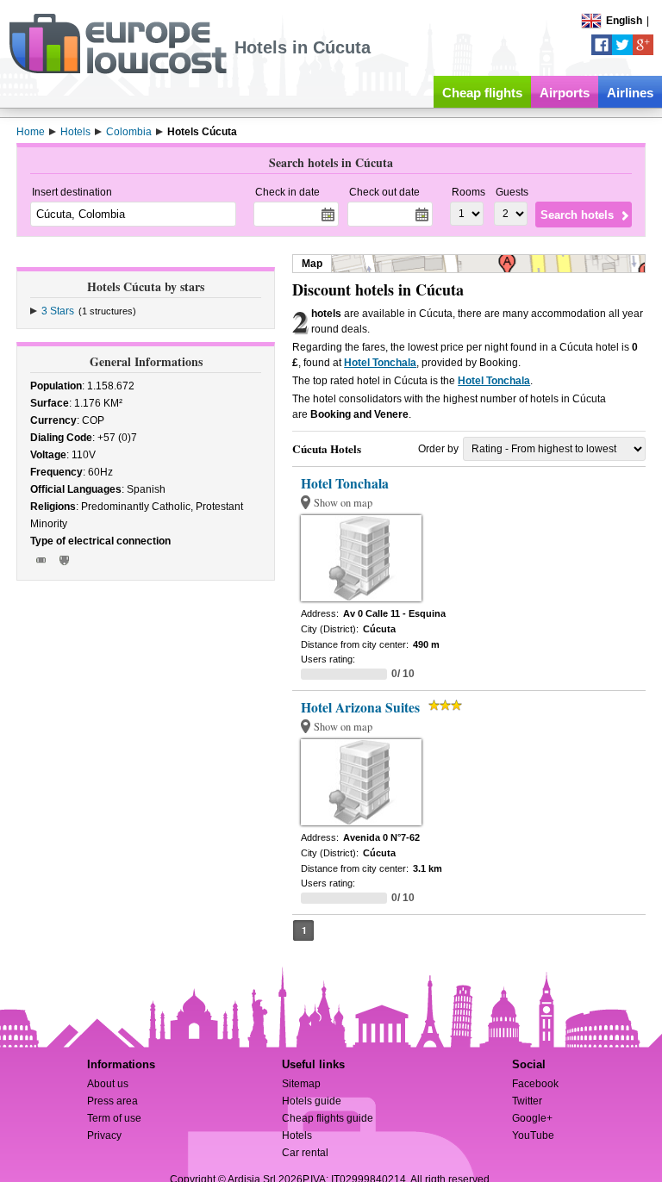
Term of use (114, 1118)
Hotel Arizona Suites (360, 707)
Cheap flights (482, 92)
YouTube (533, 1135)
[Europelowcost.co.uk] (118, 71)
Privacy (104, 1135)
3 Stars (57, 311)
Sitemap (301, 1084)
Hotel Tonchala (380, 363)
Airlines (630, 92)
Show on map (343, 502)
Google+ (532, 1118)
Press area (112, 1101)
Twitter (527, 1101)
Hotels (297, 1135)
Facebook (535, 1084)
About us (107, 1084)
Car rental (305, 1153)
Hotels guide (311, 1101)
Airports (565, 92)
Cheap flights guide (327, 1118)
